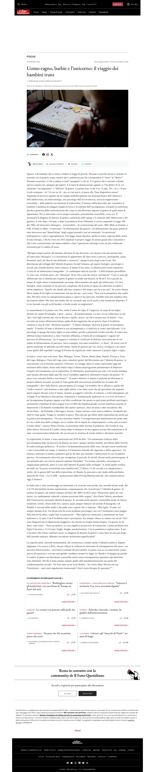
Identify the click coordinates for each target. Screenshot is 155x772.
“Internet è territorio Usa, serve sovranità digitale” (103, 584)
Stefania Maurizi (35, 595)
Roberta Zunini (87, 618)
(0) (127, 618)
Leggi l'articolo (69, 601)
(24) (126, 642)
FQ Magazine (76, 4)
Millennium (66, 4)
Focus (31, 56)
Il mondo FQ (91, 4)
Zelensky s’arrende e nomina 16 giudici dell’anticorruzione (101, 611)
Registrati (88, 693)
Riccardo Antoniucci (90, 593)
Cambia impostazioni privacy (69, 750)
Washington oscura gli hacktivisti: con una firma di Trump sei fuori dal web (49, 586)
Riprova (78, 730)
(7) (74, 618)
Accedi (67, 693)
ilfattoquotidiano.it (51, 4)
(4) (74, 594)
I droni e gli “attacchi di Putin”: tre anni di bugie (104, 634)
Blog (59, 4)
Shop (83, 4)
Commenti (34, 154)
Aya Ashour (32, 618)
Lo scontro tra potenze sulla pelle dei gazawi (51, 611)
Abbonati (117, 4)
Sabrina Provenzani (89, 643)
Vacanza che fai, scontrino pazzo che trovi (49, 634)
